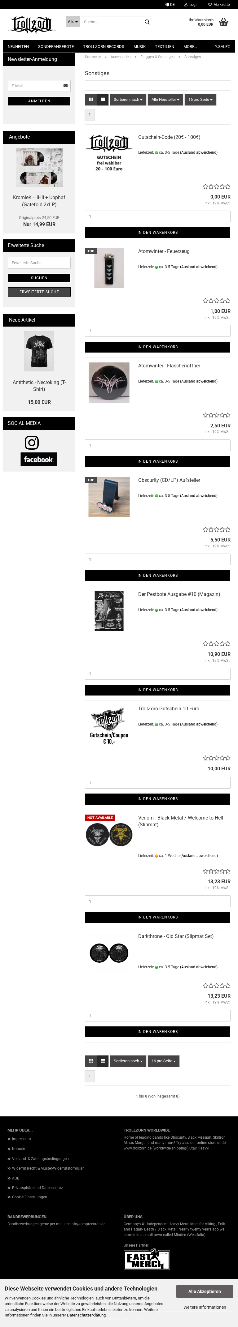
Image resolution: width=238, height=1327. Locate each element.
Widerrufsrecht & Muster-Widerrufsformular (48, 1168)
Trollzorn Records (103, 46)
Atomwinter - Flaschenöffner (169, 366)
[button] (170, 4)
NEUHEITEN (18, 46)
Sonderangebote (56, 46)
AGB (15, 1178)
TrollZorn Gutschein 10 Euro (168, 709)
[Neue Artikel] (68, 320)
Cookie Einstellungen (29, 1197)
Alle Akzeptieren (204, 1291)
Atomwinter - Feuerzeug (164, 251)
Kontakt (18, 1149)
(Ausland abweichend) (199, 152)
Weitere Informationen (204, 1307)
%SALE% (223, 46)
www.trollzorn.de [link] (138, 1148)
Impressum (21, 1139)
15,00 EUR (39, 402)
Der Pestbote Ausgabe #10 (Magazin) (179, 594)
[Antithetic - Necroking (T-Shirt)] (39, 351)
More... (190, 46)
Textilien (164, 46)
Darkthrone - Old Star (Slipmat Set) (176, 936)
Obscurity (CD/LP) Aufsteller (169, 480)
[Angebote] (68, 137)
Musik (140, 46)
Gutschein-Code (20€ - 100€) (169, 137)
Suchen (39, 278)
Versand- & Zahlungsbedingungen (40, 1159)
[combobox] (128, 100)
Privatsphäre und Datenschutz (37, 1188)
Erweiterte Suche (39, 292)
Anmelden (39, 101)
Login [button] (193, 4)
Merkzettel (221, 4)
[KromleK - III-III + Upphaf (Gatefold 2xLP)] (39, 167)
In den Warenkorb (158, 232)
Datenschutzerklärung (86, 1315)
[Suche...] (147, 22)
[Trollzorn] (31, 24)
